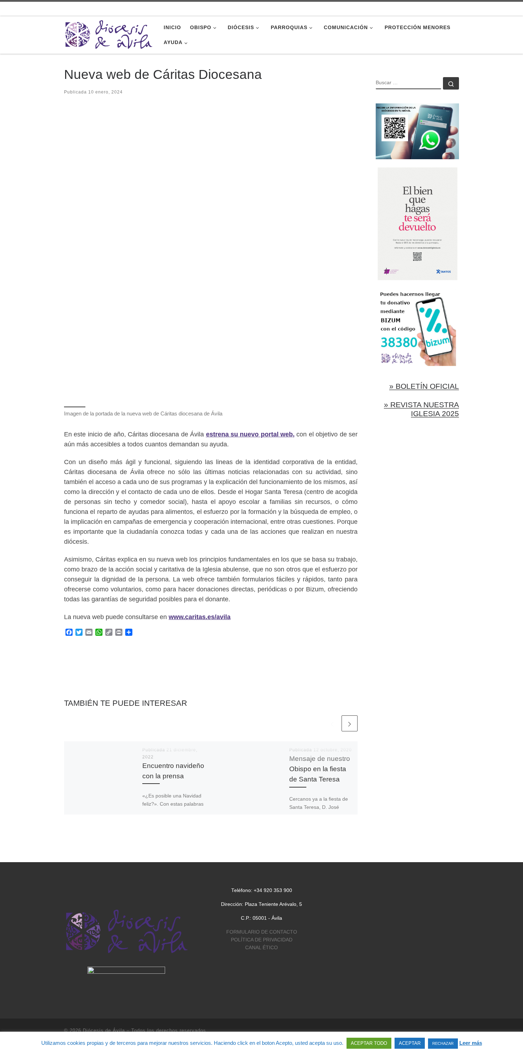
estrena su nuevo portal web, (250, 434)
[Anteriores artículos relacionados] (332, 723)
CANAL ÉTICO (261, 947)
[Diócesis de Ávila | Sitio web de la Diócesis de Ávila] (108, 34)
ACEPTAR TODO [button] (369, 1043)
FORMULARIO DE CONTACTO (261, 932)
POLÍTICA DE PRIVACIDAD (261, 939)
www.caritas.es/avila (200, 616)
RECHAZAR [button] (443, 1043)
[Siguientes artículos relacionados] (350, 723)
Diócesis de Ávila (104, 1030)
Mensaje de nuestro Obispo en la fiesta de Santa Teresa (319, 768)
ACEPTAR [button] (410, 1043)
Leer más (470, 1043)
